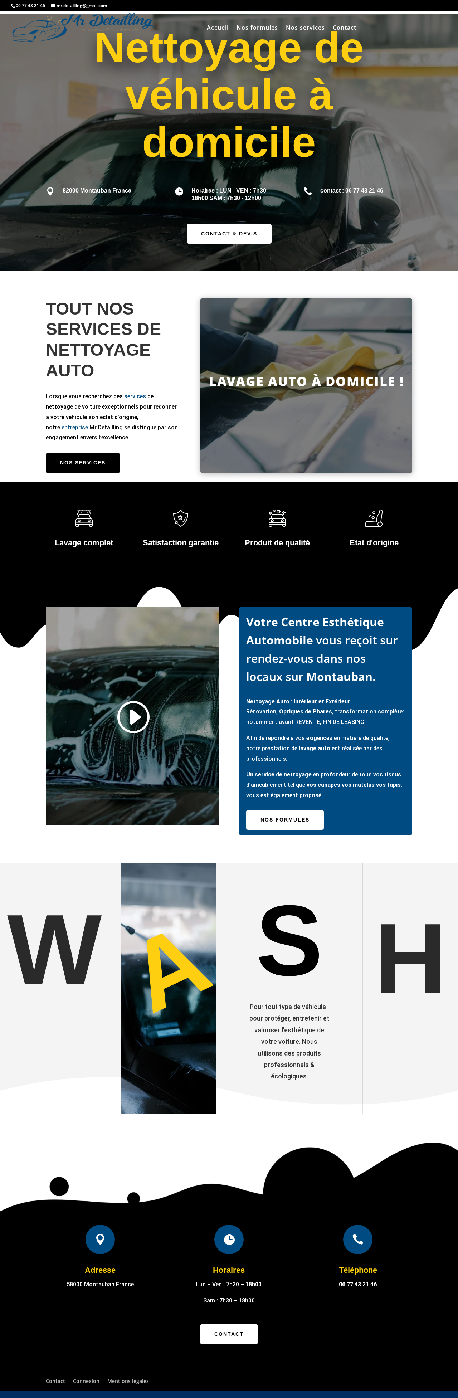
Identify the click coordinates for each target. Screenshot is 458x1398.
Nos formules (257, 28)
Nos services (305, 28)
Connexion (86, 1381)
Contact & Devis (229, 234)
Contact (344, 28)
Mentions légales (128, 1381)
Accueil (218, 28)
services (135, 396)
